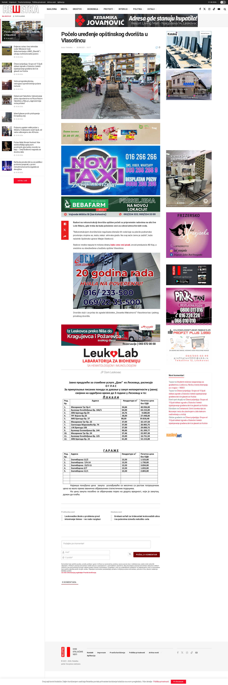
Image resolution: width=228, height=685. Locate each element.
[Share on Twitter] (65, 230)
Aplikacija (60, 2)
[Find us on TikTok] (214, 9)
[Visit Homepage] (21, 9)
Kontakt (5, 2)
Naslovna (52, 9)
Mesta (64, 9)
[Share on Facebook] (65, 224)
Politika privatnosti (39, 2)
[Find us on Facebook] (200, 9)
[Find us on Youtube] (219, 9)
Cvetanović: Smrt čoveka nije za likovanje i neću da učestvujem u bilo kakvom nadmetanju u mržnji (187, 411)
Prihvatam (178, 682)
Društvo (77, 9)
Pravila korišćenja (24, 2)
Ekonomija (92, 9)
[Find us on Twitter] (204, 9)
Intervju (123, 9)
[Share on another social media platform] (65, 236)
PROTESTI (108, 9)
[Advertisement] (136, 617)
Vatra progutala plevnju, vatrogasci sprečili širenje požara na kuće (27, 83)
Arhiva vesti (51, 2)
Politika (137, 9)
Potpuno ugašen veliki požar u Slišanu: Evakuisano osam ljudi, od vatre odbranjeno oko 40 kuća (28, 129)
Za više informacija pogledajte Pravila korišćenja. (78, 572)
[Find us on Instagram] (209, 9)
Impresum (12, 2)
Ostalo (151, 9)
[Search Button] (225, 9)
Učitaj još (22, 181)
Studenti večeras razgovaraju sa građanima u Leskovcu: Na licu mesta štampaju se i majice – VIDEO (188, 385)
